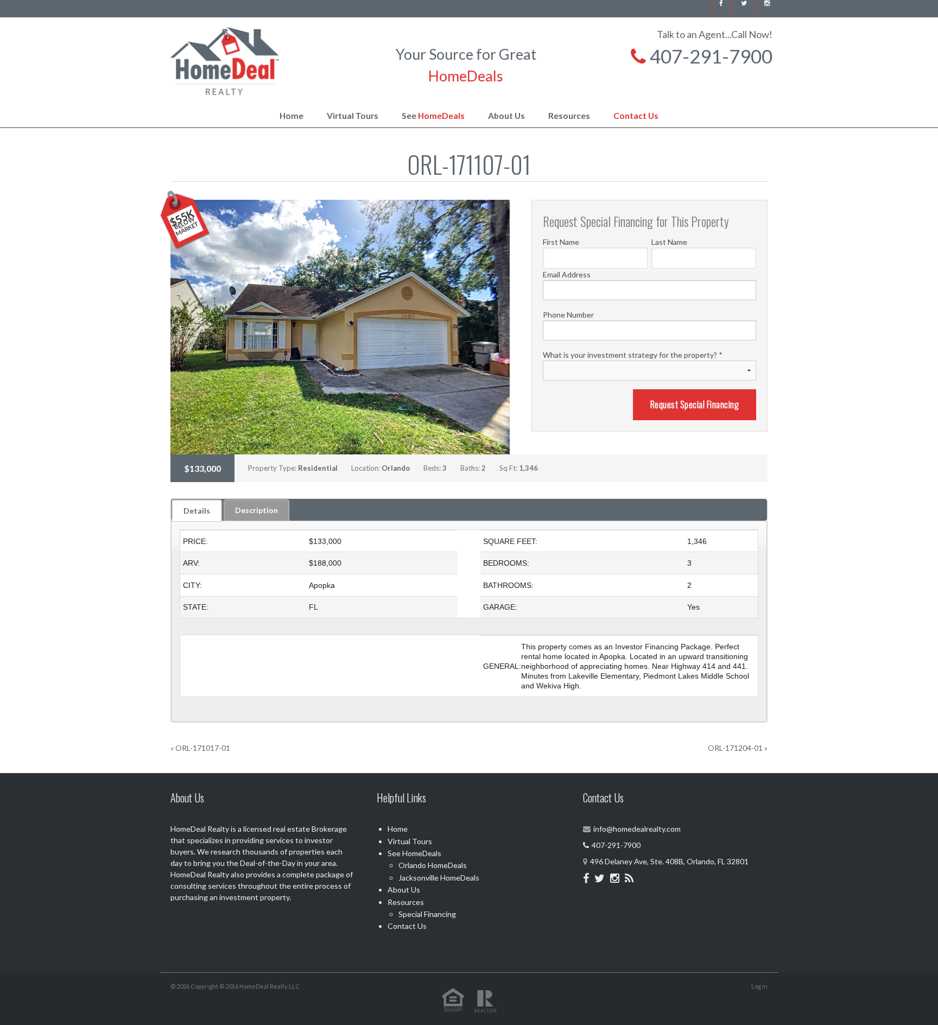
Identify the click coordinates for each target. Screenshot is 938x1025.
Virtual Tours (352, 116)
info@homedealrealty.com (637, 828)
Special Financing (427, 914)
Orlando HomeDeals (432, 865)
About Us (506, 116)
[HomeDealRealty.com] (224, 59)
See (433, 116)
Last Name (669, 241)
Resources (569, 116)
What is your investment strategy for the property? (632, 354)
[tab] (197, 510)
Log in (759, 986)
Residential (318, 468)
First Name (561, 241)
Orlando (396, 468)
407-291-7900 (709, 56)
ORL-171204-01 (735, 747)
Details (196, 510)
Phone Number (568, 314)
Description (256, 510)
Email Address (567, 274)
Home (291, 116)
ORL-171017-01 (202, 747)
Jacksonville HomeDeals (438, 877)
